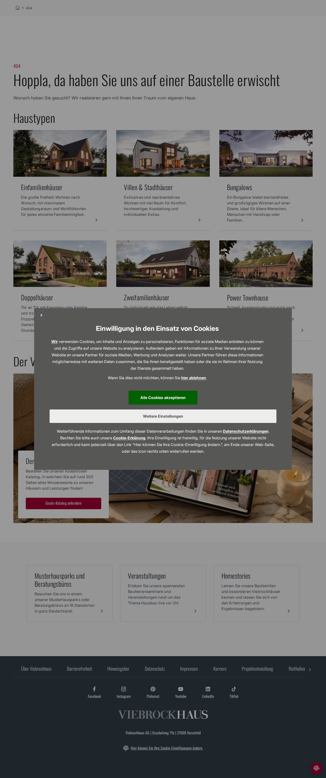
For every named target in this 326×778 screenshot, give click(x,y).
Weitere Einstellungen (163, 416)
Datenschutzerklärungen (245, 431)
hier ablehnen (193, 377)
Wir (54, 341)
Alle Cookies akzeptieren (163, 397)
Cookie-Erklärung (129, 438)
